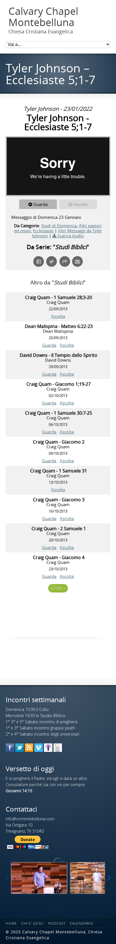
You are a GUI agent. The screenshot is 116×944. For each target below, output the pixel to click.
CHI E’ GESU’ (32, 923)
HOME (11, 923)
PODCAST (57, 923)
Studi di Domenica (59, 225)
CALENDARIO (81, 923)
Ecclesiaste (43, 230)
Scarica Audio (70, 235)
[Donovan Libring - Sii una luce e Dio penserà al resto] (39, 878)
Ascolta (80, 204)
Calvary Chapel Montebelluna (43, 17)
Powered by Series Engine (58, 603)
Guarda (40, 204)
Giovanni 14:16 (19, 790)
